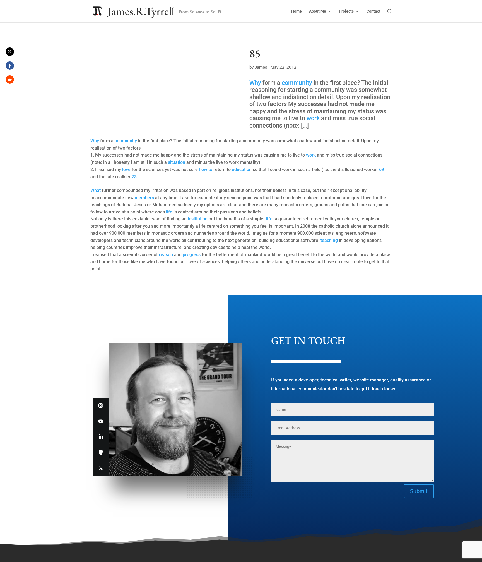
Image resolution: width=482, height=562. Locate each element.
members (144, 197)
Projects (346, 11)
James (261, 67)
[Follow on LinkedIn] (101, 437)
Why (255, 82)
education (242, 169)
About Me (317, 11)
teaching (329, 240)
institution (198, 219)
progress (192, 254)
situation (176, 162)
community (297, 82)
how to (205, 169)
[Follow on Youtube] (101, 421)
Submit (419, 491)
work (313, 118)
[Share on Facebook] (10, 65)
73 (134, 176)
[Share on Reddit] (10, 79)
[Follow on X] (101, 468)
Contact (373, 11)
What (95, 190)
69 (381, 169)
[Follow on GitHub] (101, 452)
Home (296, 11)
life (169, 212)
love (126, 169)
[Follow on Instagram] (101, 405)
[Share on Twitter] (10, 51)
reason (166, 254)
